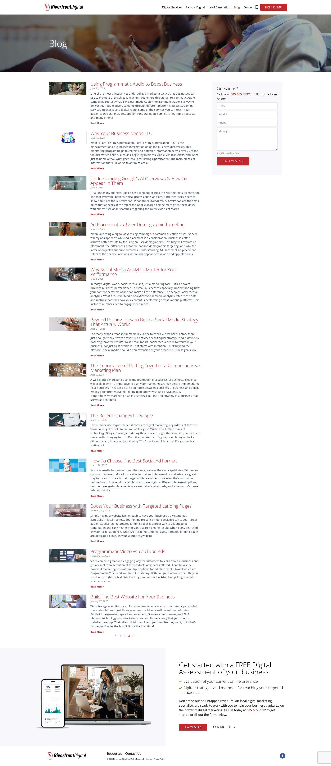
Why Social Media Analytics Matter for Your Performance (133, 271)
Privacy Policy (159, 759)
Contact (248, 7)
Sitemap (149, 759)
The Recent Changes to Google (121, 415)
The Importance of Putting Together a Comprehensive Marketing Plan (145, 367)
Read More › (97, 123)
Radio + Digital (195, 7)
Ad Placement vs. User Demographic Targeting (137, 224)
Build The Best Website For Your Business (132, 596)
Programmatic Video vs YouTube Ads (127, 551)
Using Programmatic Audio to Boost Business (136, 84)
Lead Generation (219, 7)
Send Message (233, 161)
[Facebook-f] (282, 756)
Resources (114, 753)
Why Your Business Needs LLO (121, 133)
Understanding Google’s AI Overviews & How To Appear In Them (138, 180)
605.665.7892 (240, 94)
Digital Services (172, 7)
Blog (237, 7)
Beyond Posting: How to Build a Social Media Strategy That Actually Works (144, 321)
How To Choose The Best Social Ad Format (133, 460)
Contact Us (133, 753)
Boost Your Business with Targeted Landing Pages (141, 506)
